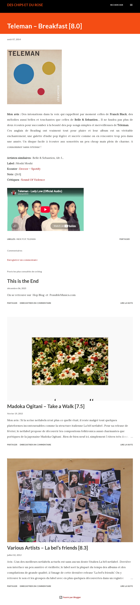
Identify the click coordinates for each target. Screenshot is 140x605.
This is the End (23, 281)
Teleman (31, 239)
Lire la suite (126, 303)
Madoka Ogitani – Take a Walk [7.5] (45, 406)
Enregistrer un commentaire (22, 260)
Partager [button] (124, 239)
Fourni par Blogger (71, 597)
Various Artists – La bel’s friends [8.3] (47, 548)
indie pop (21, 239)
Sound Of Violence (33, 179)
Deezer (23, 168)
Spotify (36, 168)
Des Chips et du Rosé (25, 5)
